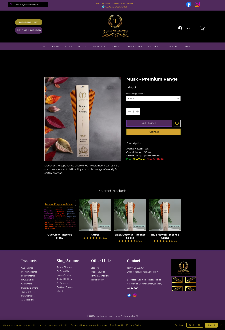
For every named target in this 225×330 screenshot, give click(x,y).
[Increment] (137, 112)
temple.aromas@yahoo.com (145, 272)
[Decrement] (129, 112)
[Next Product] (186, 215)
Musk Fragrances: (135, 94)
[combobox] (153, 99)
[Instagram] (197, 4)
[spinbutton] (133, 112)
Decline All (195, 325)
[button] (202, 28)
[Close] (221, 325)
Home (47, 66)
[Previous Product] (39, 215)
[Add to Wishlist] (177, 123)
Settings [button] (179, 325)
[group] (113, 221)
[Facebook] (188, 4)
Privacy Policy (133, 325)
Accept (211, 325)
